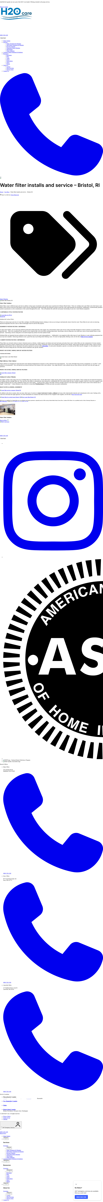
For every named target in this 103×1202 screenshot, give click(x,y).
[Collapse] (76, 1184)
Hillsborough (6, 1102)
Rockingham (14, 1102)
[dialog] (87, 1190)
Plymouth (23, 1098)
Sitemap (5, 1119)
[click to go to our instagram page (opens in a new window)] (53, 557)
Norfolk (19, 1098)
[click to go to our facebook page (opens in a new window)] (4, 443)
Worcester (33, 1098)
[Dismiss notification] (1, 5)
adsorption (45, 346)
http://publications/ (3, 401)
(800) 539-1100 (4, 35)
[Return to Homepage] (16, 19)
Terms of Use (6, 1117)
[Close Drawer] (0, 1129)
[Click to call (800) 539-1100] (51, 124)
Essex (8, 1098)
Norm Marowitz (15, 195)
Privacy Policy (7, 1116)
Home (1, 192)
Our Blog (6, 192)
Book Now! (3, 38)
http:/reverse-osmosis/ (87, 336)
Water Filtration (4, 299)
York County (6, 1106)
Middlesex (13, 1098)
